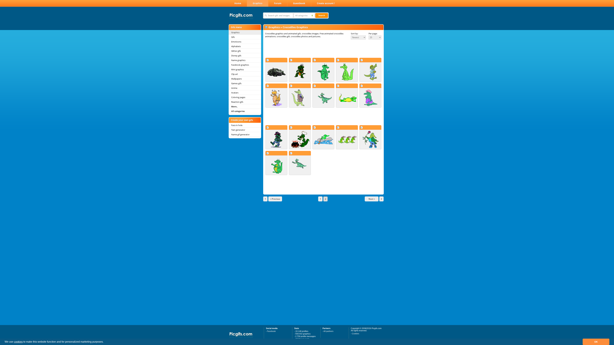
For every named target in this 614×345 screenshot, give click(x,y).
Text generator (238, 129)
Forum (277, 3)
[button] (104, 342)
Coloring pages (238, 97)
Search (321, 15)
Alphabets (236, 46)
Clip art (234, 74)
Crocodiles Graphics (295, 27)
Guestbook (299, 3)
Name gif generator (240, 134)
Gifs (233, 37)
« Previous (275, 199)
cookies (18, 341)
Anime (234, 88)
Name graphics (238, 60)
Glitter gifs (236, 51)
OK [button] (596, 342)
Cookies (355, 334)
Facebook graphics (240, 64)
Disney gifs (236, 55)
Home (237, 3)
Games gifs (236, 83)
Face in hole (236, 125)
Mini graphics (237, 69)
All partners (328, 331)
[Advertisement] (323, 48)
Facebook (271, 331)
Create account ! (326, 3)
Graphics (257, 3)
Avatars (234, 92)
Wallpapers (236, 78)
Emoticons (236, 41)
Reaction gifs (237, 101)
